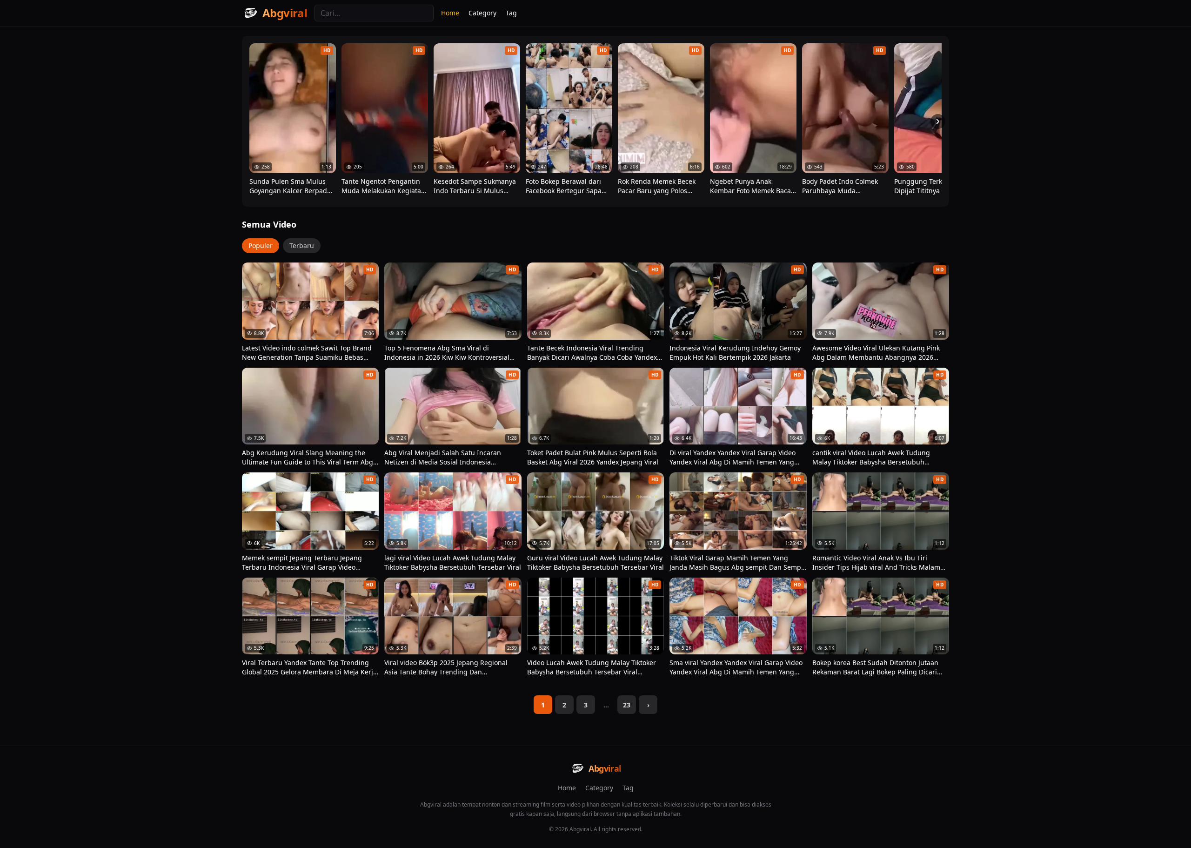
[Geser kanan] (937, 121)
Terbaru (301, 245)
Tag (511, 12)
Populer (260, 245)
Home (450, 12)
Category (482, 12)
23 (626, 704)
